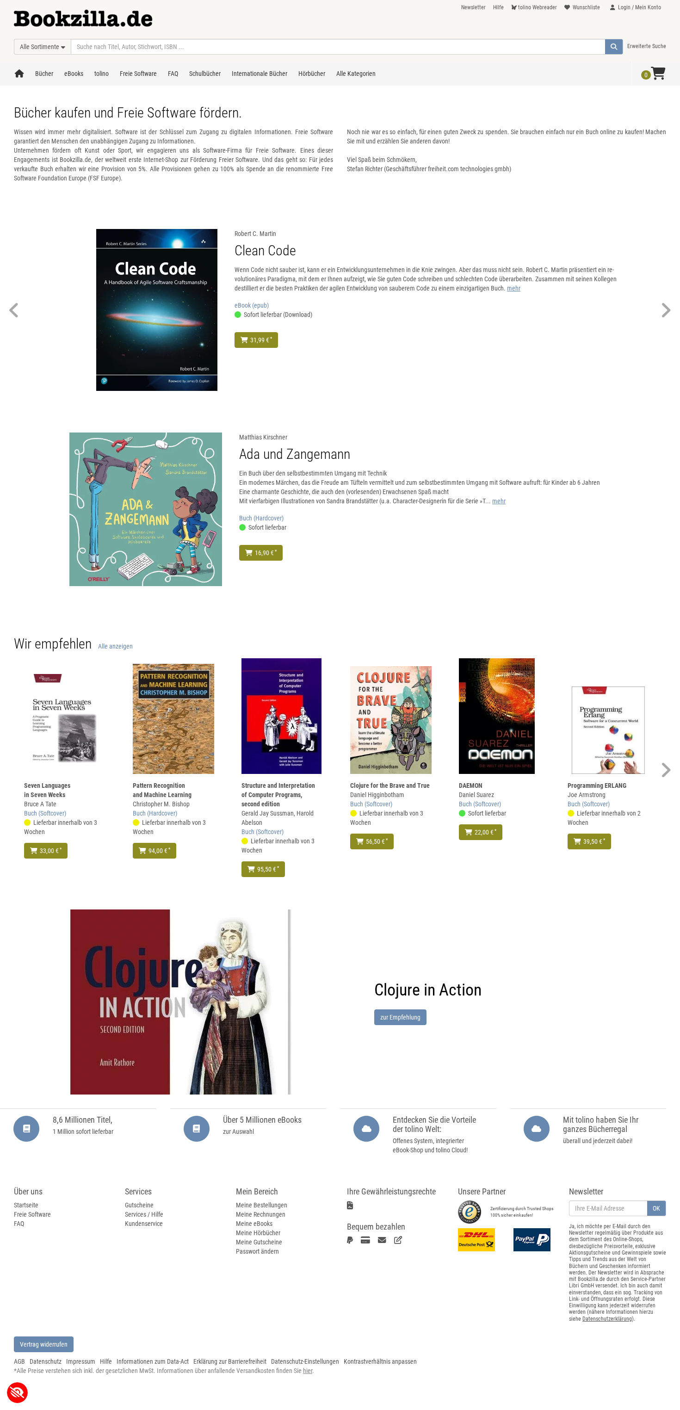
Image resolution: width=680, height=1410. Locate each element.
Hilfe (498, 7)
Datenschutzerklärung (607, 1319)
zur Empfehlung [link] (400, 1017)
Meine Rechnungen (260, 1214)
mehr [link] (513, 288)
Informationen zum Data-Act (153, 1361)
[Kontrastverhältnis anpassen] (17, 1392)
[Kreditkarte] (367, 1240)
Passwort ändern (257, 1251)
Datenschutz (46, 1361)
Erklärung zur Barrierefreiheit (229, 1361)
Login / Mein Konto (639, 7)
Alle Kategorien (356, 73)
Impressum (80, 1361)
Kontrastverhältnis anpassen (380, 1361)
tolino (101, 73)
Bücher (44, 73)
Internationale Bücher (259, 73)
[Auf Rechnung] (383, 1240)
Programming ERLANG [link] (597, 785)
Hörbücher (311, 73)
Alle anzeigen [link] (115, 646)
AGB (19, 1361)
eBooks (73, 73)
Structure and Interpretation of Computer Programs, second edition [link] (278, 795)
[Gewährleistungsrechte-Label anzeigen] (353, 1205)
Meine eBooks (254, 1223)
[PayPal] (351, 1240)
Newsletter (473, 7)
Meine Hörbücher (258, 1233)
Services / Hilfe (144, 1214)
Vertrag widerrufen (44, 1344)
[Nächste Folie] (666, 310)
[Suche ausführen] (614, 47)
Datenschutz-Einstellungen (305, 1361)
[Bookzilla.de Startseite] (83, 15)
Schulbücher (205, 73)
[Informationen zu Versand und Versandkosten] (479, 1239)
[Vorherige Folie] (13, 310)
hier (307, 1370)
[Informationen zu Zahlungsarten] (534, 1239)
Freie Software (138, 73)
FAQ (173, 73)
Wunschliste (586, 7)
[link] (156, 309)
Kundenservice (144, 1223)
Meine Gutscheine (259, 1242)
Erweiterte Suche (646, 46)
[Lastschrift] (400, 1240)
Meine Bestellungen (261, 1205)
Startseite (26, 1205)
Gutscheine (139, 1205)
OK (656, 1208)
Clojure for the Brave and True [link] (390, 785)
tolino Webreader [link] (537, 7)
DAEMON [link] (470, 785)
